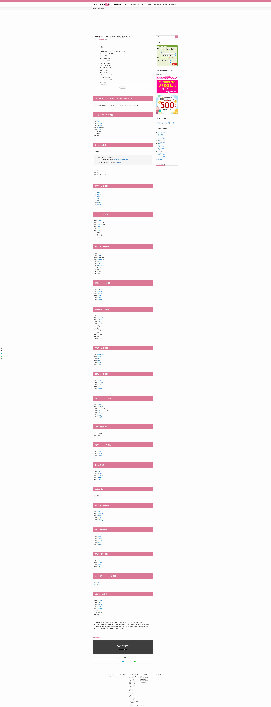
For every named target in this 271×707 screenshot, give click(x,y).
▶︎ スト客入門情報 (158, 674)
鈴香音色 (99, 518)
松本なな (99, 293)
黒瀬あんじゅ (100, 265)
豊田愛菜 (99, 299)
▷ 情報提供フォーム (113, 677)
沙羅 (98, 198)
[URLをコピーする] (147, 661)
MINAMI (99, 261)
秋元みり (99, 411)
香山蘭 (99, 380)
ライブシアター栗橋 (162, 132)
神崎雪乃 (99, 538)
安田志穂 (99, 604)
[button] (99, 661)
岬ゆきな (99, 540)
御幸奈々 (99, 125)
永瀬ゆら (99, 320)
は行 (159, 123)
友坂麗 (99, 297)
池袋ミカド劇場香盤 (105, 63)
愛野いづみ (100, 322)
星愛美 (99, 220)
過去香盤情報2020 (144, 679)
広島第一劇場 (131, 699)
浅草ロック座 (161, 135)
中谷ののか (100, 560)
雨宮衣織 (99, 202)
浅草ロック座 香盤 (105, 58)
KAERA (99, 231)
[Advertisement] (135, 20)
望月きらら (100, 564)
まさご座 (160, 151)
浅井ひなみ (97, 584)
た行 (169, 122)
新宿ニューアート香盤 (106, 65)
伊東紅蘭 (99, 417)
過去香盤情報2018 (144, 676)
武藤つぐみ (100, 566)
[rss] (177, 1)
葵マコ (99, 405)
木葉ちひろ (99, 196)
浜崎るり (99, 479)
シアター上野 (161, 137)
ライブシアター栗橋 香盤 (106, 53)
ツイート (158, 168)
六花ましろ (100, 413)
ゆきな (99, 384)
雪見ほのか (100, 129)
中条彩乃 (99, 362)
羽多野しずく (100, 354)
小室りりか (100, 607)
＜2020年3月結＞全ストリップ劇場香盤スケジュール (113, 51)
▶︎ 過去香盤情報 (143, 674)
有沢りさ (99, 516)
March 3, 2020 (118, 162)
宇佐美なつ (100, 562)
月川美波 (99, 453)
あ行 (159, 122)
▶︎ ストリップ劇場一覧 (133, 674)
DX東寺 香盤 (103, 84)
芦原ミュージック (162, 150)
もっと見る (122, 87)
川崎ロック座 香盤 (105, 70)
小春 (98, 360)
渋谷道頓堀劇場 (161, 142)
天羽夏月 (99, 451)
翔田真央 (99, 477)
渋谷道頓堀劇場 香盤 (105, 68)
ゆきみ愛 (96, 582)
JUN (98, 127)
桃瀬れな (99, 295)
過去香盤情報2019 (144, 677)
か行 (162, 122)
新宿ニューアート (162, 140)
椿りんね (99, 358)
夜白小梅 (99, 289)
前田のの (99, 200)
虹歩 (98, 324)
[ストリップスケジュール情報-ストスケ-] (107, 4)
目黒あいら (100, 602)
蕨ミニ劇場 (160, 134)
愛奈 (98, 257)
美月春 (99, 536)
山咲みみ (99, 225)
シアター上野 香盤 (105, 60)
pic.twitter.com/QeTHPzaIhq (121, 159)
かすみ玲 (99, 600)
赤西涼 (99, 364)
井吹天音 (99, 316)
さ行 (166, 122)
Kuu (98, 121)
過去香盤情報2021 (144, 680)
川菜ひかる (100, 514)
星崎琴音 (99, 388)
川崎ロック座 (161, 143)
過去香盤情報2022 (144, 682)
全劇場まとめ (101, 39)
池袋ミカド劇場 (161, 138)
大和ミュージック (162, 146)
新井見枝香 (100, 407)
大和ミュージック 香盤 (106, 75)
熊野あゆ (99, 291)
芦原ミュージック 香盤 (106, 79)
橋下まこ (99, 386)
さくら (99, 222)
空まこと (99, 194)
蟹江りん (99, 473)
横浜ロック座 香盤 (105, 72)
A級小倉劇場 (160, 159)
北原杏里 (99, 544)
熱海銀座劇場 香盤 (105, 77)
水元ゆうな (100, 520)
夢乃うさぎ (100, 318)
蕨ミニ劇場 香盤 (104, 56)
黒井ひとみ (100, 475)
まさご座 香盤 (103, 82)
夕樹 (98, 471)
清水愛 (99, 356)
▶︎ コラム (151, 674)
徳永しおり (99, 204)
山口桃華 (99, 259)
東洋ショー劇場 (161, 154)
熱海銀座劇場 (161, 148)
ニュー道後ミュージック (163, 157)
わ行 (173, 123)
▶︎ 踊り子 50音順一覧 (123, 674)
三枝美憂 (99, 455)
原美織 (98, 192)
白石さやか (100, 382)
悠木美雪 (99, 263)
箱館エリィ (100, 227)
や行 (166, 123)
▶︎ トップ (110, 674)
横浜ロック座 (161, 145)
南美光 (99, 415)
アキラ (99, 253)
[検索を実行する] (176, 36)
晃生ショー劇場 (161, 156)
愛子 (95, 433)
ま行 (162, 123)
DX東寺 (159, 153)
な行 (173, 122)
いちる (99, 255)
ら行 (169, 123)
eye (98, 409)
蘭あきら (99, 542)
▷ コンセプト (111, 676)
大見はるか (100, 609)
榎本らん (99, 512)
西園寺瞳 (99, 123)
